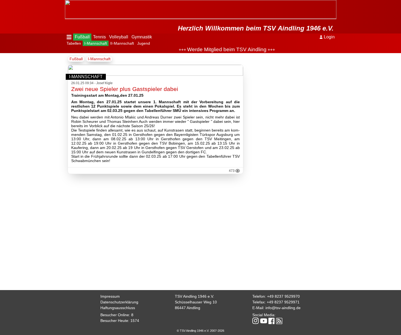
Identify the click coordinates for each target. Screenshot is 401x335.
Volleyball (118, 37)
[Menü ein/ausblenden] (69, 37)
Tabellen (74, 43)
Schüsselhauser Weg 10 (196, 302)
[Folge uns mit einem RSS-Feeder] (279, 321)
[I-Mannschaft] (155, 74)
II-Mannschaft (122, 43)
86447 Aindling (187, 308)
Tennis (99, 37)
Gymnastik (141, 37)
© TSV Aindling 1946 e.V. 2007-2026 (200, 330)
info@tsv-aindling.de (283, 308)
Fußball (82, 37)
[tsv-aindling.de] (66, 2)
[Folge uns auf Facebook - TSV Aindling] (271, 321)
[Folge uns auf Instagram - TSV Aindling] (255, 321)
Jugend (143, 43)
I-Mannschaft (95, 43)
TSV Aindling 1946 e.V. (194, 296)
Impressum (110, 296)
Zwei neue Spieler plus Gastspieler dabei (124, 89)
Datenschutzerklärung (119, 302)
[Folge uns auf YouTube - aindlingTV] (263, 321)
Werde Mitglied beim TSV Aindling (221, 49)
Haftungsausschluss (117, 308)
